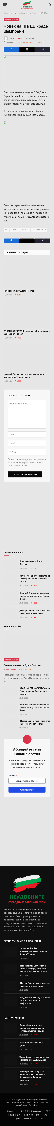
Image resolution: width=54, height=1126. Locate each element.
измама (14, 229)
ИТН (19, 1115)
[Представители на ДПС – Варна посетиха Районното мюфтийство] (10, 1001)
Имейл (12, 775)
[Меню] (5, 4)
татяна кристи (39, 229)
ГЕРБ (19, 1111)
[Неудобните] (27, 4)
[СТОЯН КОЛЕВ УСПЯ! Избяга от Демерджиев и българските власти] (27, 314)
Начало (10, 1111)
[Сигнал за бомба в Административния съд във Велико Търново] (10, 952)
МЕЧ (38, 1115)
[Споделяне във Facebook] (11, 49)
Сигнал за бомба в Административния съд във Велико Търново (33, 951)
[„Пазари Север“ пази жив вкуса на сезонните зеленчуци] (10, 614)
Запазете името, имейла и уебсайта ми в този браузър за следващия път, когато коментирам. (27, 462)
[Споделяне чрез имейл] (27, 49)
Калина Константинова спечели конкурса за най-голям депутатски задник (32, 1028)
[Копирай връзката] (42, 49)
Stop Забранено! (11, 20)
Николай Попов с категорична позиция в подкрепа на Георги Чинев (34, 596)
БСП (12, 1115)
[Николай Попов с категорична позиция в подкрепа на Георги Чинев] (27, 357)
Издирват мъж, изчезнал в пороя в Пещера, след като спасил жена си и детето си (33, 969)
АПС (45, 1115)
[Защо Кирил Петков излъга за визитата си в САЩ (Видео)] (10, 1060)
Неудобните (18, 38)
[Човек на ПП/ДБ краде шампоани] (27, 71)
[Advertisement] (27, 518)
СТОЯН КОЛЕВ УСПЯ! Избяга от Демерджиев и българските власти (34, 579)
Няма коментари (14, 42)
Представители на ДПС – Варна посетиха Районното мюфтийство (34, 1000)
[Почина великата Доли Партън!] (27, 273)
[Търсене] (49, 4)
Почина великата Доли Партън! (19, 291)
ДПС (48, 1111)
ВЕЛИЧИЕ (28, 1115)
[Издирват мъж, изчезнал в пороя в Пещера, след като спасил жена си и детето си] (10, 969)
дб (6, 229)
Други (17, 1119)
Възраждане (36, 1111)
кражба (25, 229)
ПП (26, 1111)
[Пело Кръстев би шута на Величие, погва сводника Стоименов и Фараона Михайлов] (10, 1075)
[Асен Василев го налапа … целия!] (10, 1046)
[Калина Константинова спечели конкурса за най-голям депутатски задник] (10, 1028)
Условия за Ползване (33, 1119)
